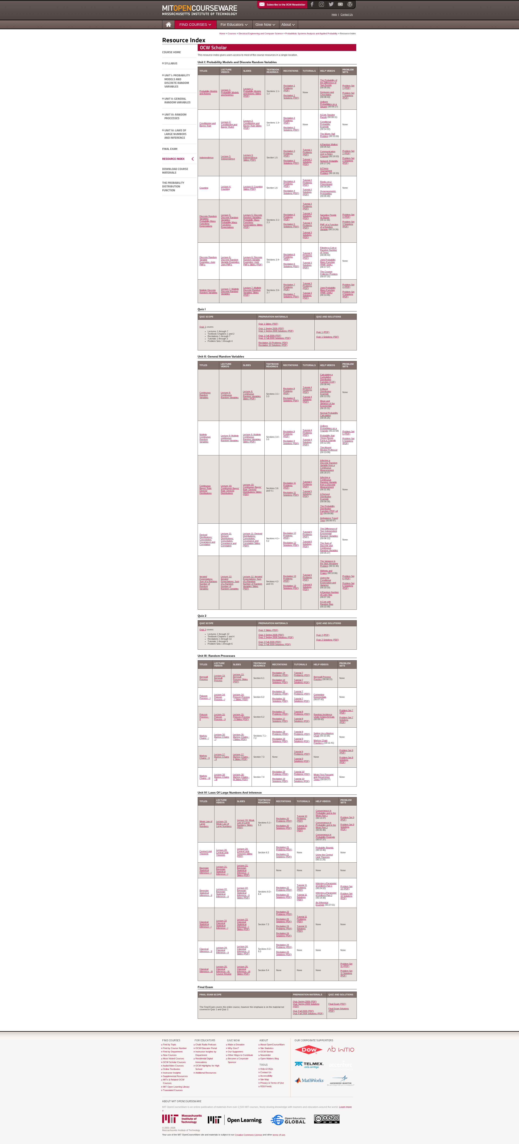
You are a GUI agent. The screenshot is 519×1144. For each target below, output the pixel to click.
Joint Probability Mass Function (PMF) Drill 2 (328, 290)
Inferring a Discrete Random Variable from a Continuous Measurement (328, 465)
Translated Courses (173, 1090)
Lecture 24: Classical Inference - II (222, 950)
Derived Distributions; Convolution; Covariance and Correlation (207, 540)
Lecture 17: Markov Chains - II (221, 757)
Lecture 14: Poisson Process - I (219, 697)
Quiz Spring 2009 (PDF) (305, 1001)
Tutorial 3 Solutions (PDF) (307, 235)
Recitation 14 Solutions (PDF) (280, 681)
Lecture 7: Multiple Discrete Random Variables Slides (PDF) (252, 291)
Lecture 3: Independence (228, 157)
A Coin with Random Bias (326, 603)
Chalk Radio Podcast (205, 1044)
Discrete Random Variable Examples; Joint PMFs (208, 261)
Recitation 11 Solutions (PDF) (291, 493)
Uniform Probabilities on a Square (328, 104)
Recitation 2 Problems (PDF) (289, 120)
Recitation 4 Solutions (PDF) (291, 192)
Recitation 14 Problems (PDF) (280, 674)
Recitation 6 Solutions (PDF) (291, 265)
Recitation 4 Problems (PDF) (289, 183)
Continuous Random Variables (205, 395)
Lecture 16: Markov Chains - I (221, 737)
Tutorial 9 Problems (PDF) (302, 732)
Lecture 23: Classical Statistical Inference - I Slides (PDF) (243, 924)
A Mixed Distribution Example (325, 391)
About (286, 24)
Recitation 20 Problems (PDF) (284, 819)
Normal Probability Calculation (329, 414)
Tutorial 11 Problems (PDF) (302, 887)
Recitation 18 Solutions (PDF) (280, 740)
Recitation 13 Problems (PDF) (289, 578)
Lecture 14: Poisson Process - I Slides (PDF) (241, 697)
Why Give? (233, 1048)
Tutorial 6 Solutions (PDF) (307, 544)
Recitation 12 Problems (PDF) (289, 535)
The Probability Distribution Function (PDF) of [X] (329, 510)
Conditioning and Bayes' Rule (207, 124)
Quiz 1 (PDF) (322, 332)
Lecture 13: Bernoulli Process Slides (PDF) (240, 678)
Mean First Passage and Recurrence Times (323, 777)
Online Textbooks (171, 1069)
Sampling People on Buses (328, 216)
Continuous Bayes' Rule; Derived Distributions (205, 489)
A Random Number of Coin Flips (329, 593)
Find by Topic (169, 1044)
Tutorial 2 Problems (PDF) (307, 182)
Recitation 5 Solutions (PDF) (291, 225)
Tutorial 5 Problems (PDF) (307, 484)
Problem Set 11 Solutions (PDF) (346, 973)
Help (334, 14)
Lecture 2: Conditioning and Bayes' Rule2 (229, 124)
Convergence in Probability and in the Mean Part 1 (326, 813)
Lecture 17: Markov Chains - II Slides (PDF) (241, 757)
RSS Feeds (266, 1086)
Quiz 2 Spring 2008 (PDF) (271, 635)
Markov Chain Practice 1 (320, 741)
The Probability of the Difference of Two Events (328, 82)
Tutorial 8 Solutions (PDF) (302, 719)
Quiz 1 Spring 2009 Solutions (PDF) (276, 331)
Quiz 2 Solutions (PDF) (327, 639)
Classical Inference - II (205, 950)
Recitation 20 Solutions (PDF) (284, 826)
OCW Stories (266, 1051)
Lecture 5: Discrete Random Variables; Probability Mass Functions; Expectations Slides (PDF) (253, 221)
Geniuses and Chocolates (327, 93)
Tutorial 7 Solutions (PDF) (302, 681)
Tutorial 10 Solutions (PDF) (302, 780)
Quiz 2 (202, 629)
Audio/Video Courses (173, 1065)
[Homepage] (169, 24)
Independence (206, 157)
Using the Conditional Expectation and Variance (328, 581)
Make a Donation (236, 1044)
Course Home (171, 52)
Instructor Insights (172, 1073)
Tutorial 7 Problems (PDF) (302, 674)
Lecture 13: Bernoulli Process (219, 678)
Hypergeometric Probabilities (328, 192)
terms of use (279, 1135)
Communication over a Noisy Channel (327, 154)
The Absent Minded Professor (329, 448)
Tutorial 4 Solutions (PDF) (307, 399)
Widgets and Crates (326, 571)
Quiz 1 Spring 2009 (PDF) (271, 328)
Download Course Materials (175, 171)
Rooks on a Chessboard (326, 182)
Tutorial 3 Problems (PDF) (307, 225)
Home (222, 33)
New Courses (170, 1055)
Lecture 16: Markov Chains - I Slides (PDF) (241, 737)
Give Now (263, 24)
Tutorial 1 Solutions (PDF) (307, 161)
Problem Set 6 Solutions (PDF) (348, 585)
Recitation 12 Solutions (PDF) (291, 543)
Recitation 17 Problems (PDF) (280, 712)
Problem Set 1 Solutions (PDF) (348, 95)
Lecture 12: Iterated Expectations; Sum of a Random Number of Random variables (230, 582)
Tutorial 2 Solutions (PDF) (307, 192)
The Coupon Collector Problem (329, 272)
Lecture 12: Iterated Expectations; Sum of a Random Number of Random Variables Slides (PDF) (252, 582)
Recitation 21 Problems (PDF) (284, 848)
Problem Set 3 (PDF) (348, 215)
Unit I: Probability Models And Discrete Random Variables (177, 81)
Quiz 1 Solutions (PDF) (327, 337)
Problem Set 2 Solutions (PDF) (348, 160)
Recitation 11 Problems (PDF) (289, 485)
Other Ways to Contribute (240, 1055)
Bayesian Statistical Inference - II (205, 893)
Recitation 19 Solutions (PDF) (280, 780)
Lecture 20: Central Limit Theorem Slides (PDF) (244, 852)
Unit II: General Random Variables (177, 100)
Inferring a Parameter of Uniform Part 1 (326, 884)
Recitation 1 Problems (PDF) (289, 88)
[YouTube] (339, 6)
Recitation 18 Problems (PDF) (280, 732)
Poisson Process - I (204, 697)
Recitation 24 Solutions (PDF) (284, 934)
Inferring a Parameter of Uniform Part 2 (326, 894)
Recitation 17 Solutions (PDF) (280, 719)
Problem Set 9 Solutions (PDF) (347, 827)
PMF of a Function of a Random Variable (329, 227)
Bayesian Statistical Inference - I (205, 870)
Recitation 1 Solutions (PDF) (291, 96)
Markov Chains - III (204, 777)
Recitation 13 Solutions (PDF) (291, 586)
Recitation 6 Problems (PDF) (289, 256)
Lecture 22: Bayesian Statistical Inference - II (222, 893)
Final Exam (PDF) (337, 1004)
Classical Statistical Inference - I (205, 924)
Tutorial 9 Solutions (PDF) (302, 740)
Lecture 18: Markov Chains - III (221, 777)
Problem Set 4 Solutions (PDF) (348, 294)
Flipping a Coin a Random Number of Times (328, 250)
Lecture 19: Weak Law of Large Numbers (224, 823)
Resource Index (173, 159)
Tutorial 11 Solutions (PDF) (302, 897)
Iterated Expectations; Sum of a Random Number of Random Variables (208, 582)
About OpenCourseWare (272, 1044)
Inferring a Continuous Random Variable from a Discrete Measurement (328, 482)
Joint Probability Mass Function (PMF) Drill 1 (328, 262)
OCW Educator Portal (206, 1048)
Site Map (264, 1079)
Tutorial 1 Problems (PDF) (307, 152)
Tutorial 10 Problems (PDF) (302, 772)
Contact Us (347, 14)
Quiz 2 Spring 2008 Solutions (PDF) (276, 637)
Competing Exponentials (320, 695)
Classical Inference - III (206, 970)
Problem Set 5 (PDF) (348, 432)
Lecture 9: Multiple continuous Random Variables (230, 438)
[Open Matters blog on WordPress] (349, 6)
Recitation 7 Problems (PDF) (289, 287)
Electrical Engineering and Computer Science (261, 33)
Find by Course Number (175, 1048)
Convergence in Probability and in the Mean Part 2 (326, 825)
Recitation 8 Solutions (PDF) (291, 399)
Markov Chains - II (204, 756)
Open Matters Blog (269, 1058)
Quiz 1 (202, 327)
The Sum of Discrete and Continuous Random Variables (329, 547)
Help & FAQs (266, 1069)
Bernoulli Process (203, 678)
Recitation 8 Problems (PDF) (289, 391)
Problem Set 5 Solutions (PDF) (348, 441)
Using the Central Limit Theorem (324, 855)
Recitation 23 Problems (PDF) (284, 913)
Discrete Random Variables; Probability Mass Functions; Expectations (208, 221)
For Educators (232, 24)
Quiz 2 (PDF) (322, 635)
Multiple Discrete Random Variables (208, 291)
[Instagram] (321, 7)
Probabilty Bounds (324, 847)
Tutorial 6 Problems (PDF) (307, 534)
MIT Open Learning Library (176, 1087)
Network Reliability (329, 161)
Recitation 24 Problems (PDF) (284, 927)
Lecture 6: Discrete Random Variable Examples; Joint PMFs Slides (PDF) (252, 261)
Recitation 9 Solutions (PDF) (291, 442)
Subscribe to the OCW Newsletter (286, 4)
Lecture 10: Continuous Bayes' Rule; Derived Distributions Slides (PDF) (252, 489)
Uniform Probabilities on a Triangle (328, 428)
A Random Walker (329, 144)
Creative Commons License (248, 1135)
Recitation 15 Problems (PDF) (280, 692)
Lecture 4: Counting (226, 187)
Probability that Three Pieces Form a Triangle (328, 438)
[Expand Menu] (163, 63)
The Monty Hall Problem (327, 135)
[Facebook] (311, 7)
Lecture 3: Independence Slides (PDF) (250, 157)
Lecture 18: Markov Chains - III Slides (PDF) (241, 777)
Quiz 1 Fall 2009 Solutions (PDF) (274, 338)
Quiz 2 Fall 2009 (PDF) (269, 642)
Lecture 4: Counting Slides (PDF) (253, 187)
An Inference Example (322, 903)
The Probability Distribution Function (173, 186)
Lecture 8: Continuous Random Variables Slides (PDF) (252, 395)
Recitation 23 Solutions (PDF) (284, 920)
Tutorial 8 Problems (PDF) (302, 712)
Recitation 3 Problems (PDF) (289, 153)
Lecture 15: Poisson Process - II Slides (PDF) (241, 717)
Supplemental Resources (175, 1076)
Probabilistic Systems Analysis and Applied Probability (311, 33)
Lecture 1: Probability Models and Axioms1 (230, 92)
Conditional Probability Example (325, 124)
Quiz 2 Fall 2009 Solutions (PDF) (274, 644)
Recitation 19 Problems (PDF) (280, 772)
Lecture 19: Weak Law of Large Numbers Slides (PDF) (245, 824)
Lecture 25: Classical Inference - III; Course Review (223, 970)
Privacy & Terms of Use (272, 1083)
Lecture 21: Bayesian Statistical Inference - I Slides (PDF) (243, 870)
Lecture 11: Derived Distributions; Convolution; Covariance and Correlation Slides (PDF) (252, 539)
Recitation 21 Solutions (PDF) (284, 855)
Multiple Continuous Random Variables (205, 438)
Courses (232, 33)
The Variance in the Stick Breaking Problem (329, 563)
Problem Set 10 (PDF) (346, 887)
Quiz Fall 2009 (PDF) (303, 1011)
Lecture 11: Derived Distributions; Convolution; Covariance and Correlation (228, 539)
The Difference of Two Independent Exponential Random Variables (329, 532)
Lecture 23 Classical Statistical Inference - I (222, 924)
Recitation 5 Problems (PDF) (289, 217)
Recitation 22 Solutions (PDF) (284, 895)
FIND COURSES (193, 24)
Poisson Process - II (204, 717)
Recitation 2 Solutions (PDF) (291, 128)
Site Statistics (266, 1048)
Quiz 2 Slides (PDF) (268, 630)
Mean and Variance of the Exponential (327, 403)
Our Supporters (235, 1051)
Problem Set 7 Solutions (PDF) (346, 720)
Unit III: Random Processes (175, 116)
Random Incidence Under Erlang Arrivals (324, 715)
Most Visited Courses (173, 1058)
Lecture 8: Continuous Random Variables (230, 395)
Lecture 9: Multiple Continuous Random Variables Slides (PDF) (252, 438)
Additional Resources (205, 1073)
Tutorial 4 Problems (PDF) (307, 389)
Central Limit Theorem (205, 852)
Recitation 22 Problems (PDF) (284, 888)
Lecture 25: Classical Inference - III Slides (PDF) (243, 970)
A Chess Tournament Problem (326, 170)
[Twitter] (330, 7)
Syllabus (170, 63)
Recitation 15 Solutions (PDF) (280, 699)
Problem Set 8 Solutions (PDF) (346, 760)
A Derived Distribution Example (325, 496)
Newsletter (265, 1055)
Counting (203, 188)
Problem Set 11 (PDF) (346, 965)
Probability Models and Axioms (208, 92)
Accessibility (266, 1076)
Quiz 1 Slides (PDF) (268, 324)
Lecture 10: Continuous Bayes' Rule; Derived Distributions (230, 489)
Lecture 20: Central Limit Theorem (222, 852)
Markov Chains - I (204, 737)
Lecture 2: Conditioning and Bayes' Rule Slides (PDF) (252, 124)
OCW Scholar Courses (174, 1062)
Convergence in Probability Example (325, 835)
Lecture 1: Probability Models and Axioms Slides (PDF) (252, 92)
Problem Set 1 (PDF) (348, 86)
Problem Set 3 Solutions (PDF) (348, 224)
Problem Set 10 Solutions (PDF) (346, 896)
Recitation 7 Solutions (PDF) (291, 295)
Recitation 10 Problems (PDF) (273, 342)
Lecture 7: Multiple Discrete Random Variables (230, 291)
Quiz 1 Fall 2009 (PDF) (269, 335)
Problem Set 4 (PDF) (348, 285)
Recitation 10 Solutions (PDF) (272, 345)
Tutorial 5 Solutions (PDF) (307, 493)
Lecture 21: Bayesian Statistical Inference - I (222, 870)
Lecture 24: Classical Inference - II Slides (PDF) (243, 950)
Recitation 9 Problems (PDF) (289, 434)
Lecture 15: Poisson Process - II (220, 717)
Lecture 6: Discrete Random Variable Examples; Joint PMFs (230, 261)
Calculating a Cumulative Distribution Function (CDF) (328, 378)
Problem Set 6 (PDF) (348, 577)
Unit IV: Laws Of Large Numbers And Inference (175, 134)
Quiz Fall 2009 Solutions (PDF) (308, 1013)
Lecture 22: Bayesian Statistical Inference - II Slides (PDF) (243, 893)
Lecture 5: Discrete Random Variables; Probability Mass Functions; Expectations (229, 221)
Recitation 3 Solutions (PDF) (291, 161)
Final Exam (169, 149)
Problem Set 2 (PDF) (348, 152)
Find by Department (172, 1051)
